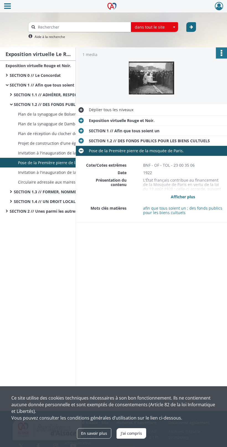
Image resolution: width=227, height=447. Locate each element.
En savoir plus (94, 433)
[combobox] (154, 27)
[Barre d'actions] (221, 53)
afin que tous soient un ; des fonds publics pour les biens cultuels (182, 210)
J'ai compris (131, 433)
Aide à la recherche (50, 36)
